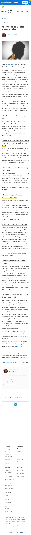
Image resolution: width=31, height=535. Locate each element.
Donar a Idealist (20, 476)
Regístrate (22, 7)
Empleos (19, 451)
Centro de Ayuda (9, 488)
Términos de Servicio (8, 503)
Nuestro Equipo (20, 473)
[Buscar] (27, 6)
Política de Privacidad (7, 507)
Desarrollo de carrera (20, 460)
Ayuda (6, 495)
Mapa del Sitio (8, 511)
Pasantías (19, 454)
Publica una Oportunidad (8, 471)
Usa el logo (8, 459)
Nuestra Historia (21, 470)
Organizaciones (20, 457)
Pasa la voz (7, 452)
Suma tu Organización (8, 475)
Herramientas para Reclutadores (9, 484)
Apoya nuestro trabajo (8, 462)
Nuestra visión (8, 449)
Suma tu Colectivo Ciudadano (9, 480)
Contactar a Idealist (8, 498)
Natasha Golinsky (10, 65)
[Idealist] (5, 7)
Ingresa (16, 7)
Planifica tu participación (8, 455)
